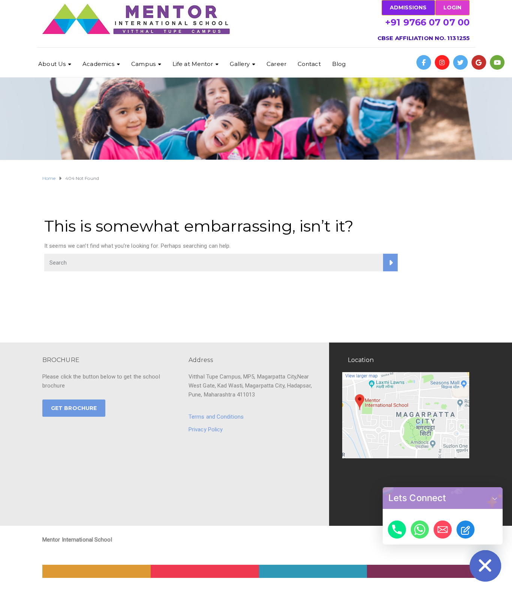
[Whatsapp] (420, 530)
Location (361, 360)
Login (452, 7)
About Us (52, 63)
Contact (309, 63)
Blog (339, 63)
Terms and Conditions (216, 416)
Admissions (408, 7)
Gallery (240, 63)
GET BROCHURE (74, 408)
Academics (98, 63)
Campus (143, 63)
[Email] (443, 530)
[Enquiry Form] (466, 530)
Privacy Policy (206, 429)
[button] (495, 498)
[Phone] (397, 530)
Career (276, 63)
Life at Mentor (192, 63)
